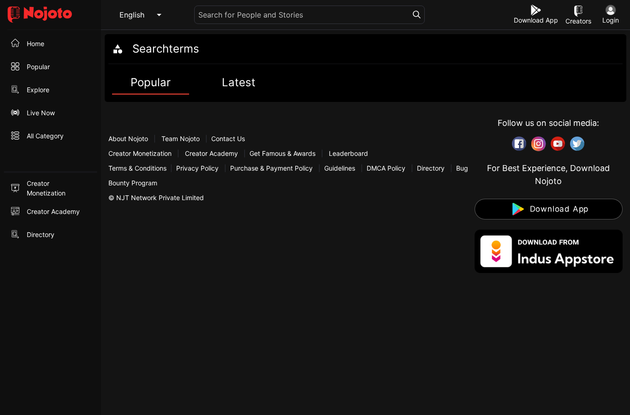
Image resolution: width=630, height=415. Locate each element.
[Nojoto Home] (50, 15)
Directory (431, 168)
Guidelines (339, 168)
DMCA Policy (386, 168)
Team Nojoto (181, 138)
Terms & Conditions (137, 168)
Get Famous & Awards (282, 153)
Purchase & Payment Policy (271, 168)
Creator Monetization (140, 153)
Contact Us (228, 138)
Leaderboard (348, 153)
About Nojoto (129, 138)
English (131, 14)
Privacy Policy (197, 168)
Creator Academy (211, 153)
